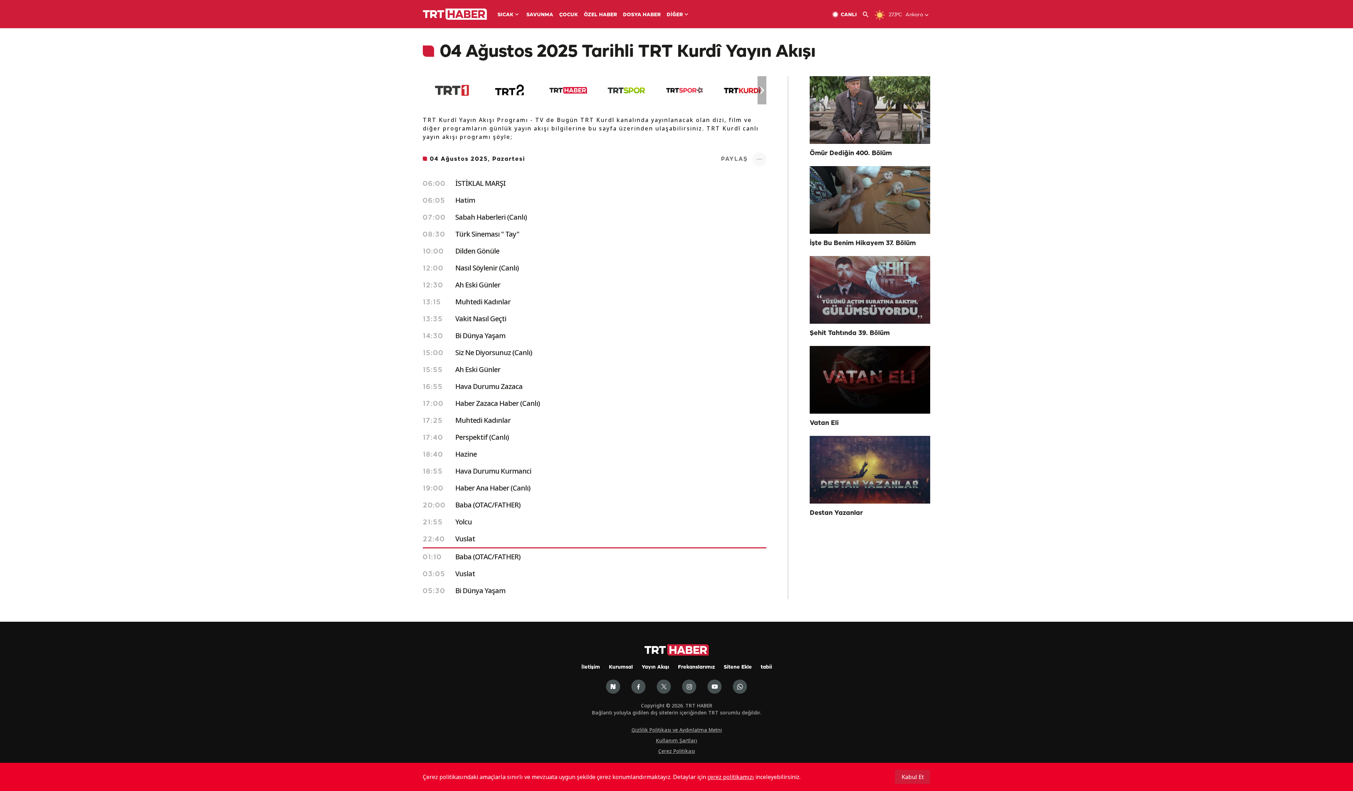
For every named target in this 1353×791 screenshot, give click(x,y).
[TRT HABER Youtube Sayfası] (715, 687)
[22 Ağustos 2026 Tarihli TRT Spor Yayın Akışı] (626, 90)
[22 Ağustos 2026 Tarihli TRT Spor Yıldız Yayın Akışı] (684, 90)
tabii (766, 667)
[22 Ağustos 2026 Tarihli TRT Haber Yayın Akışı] (568, 90)
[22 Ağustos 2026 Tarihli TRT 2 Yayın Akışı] (510, 90)
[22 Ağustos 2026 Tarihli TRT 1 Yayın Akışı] (452, 90)
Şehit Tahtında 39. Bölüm (850, 333)
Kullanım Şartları (676, 740)
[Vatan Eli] (870, 380)
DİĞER (675, 15)
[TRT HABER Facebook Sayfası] (638, 687)
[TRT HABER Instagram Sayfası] (689, 687)
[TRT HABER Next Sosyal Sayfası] (613, 687)
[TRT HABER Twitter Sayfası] (664, 687)
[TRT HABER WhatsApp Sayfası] (740, 687)
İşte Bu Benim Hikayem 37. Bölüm (863, 243)
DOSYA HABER (642, 15)
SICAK (505, 15)
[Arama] (868, 14)
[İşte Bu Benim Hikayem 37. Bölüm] (870, 200)
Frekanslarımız (696, 667)
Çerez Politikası (676, 751)
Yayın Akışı (655, 667)
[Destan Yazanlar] (870, 470)
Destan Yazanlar (836, 513)
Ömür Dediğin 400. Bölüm (851, 153)
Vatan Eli (824, 423)
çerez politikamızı (731, 777)
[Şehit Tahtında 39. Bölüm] (870, 290)
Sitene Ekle (738, 667)
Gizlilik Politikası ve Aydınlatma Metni (676, 729)
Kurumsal (621, 667)
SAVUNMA (539, 15)
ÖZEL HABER (600, 15)
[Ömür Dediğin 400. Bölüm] (870, 110)
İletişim (590, 667)
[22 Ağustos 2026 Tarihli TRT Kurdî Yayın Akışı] (742, 90)
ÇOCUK (568, 15)
